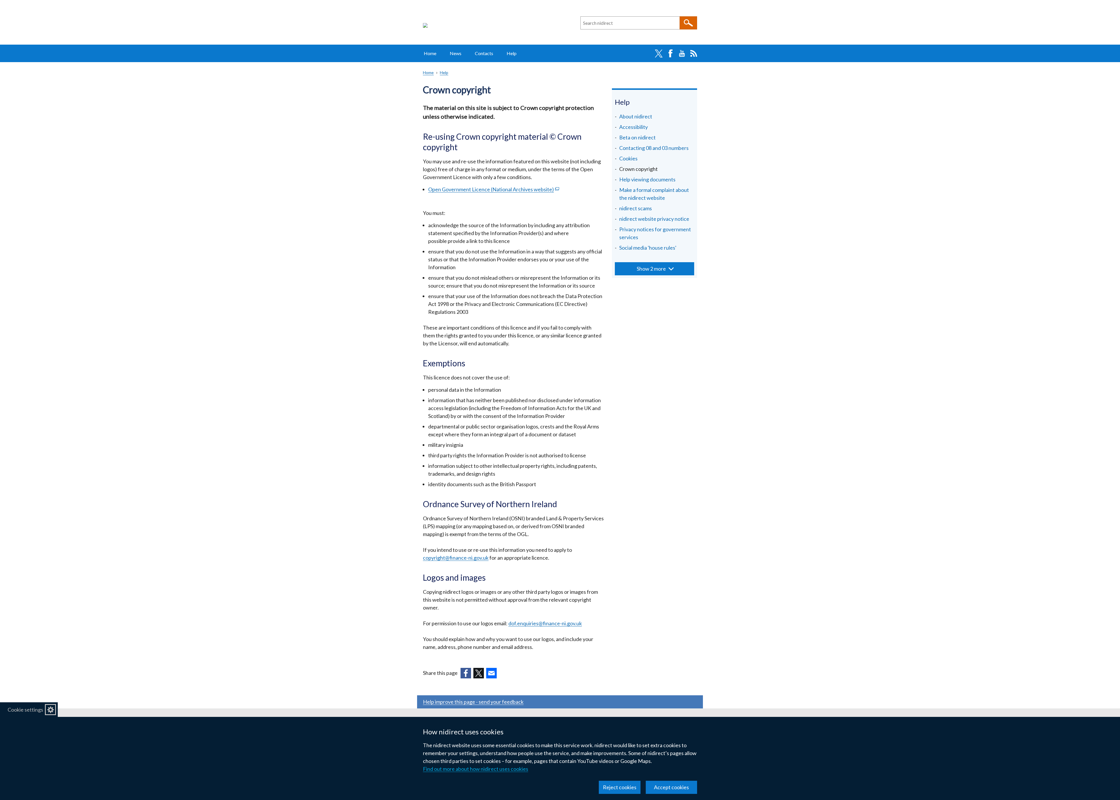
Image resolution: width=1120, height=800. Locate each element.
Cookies (628, 158)
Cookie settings (25, 709)
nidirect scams (635, 208)
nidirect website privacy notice (654, 219)
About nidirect (635, 116)
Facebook (670, 53)
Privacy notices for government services (655, 233)
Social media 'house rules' (647, 247)
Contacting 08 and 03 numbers (654, 148)
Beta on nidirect (637, 137)
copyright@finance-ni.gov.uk (456, 557)
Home (430, 53)
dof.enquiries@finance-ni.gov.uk (545, 623)
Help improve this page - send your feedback (473, 702)
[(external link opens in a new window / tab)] (466, 673)
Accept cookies (671, 787)
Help (512, 53)
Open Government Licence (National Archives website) (493, 189)
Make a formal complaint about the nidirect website (654, 194)
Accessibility (633, 127)
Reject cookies (619, 787)
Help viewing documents (647, 179)
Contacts (484, 53)
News (455, 53)
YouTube (682, 53)
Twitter (658, 53)
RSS (693, 53)
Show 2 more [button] (651, 268)
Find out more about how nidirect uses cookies (475, 769)
